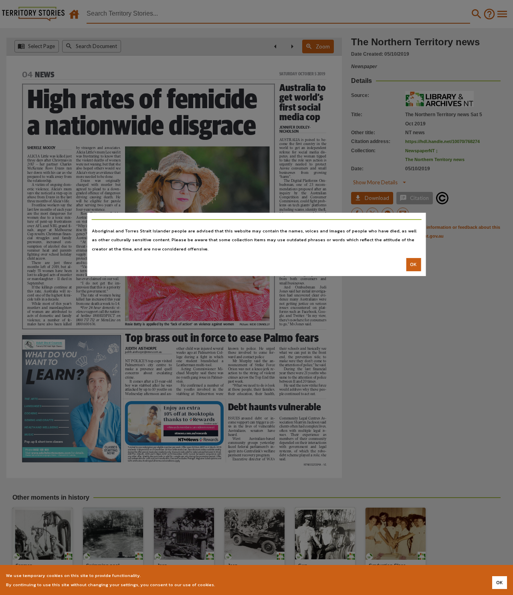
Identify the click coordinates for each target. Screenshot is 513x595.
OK (413, 264)
